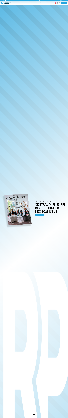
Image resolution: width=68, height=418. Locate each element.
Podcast (56, 0)
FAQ (44, 0)
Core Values (41, 0)
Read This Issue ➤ (39, 215)
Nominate (36, 0)
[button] (36, 3)
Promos (52, 0)
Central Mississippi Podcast (62, 0)
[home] (8, 3)
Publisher (48, 0)
